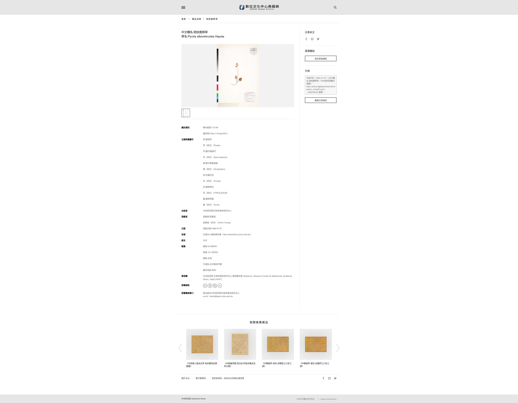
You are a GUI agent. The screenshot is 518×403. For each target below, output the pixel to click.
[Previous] (182, 348)
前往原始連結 (321, 58)
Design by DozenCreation (329, 399)
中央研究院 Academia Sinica (193, 398)
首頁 (183, 18)
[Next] (335, 348)
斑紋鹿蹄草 (212, 18)
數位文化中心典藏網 (259, 7)
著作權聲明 (201, 378)
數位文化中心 (309, 398)
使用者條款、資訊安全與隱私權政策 (228, 378)
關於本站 (185, 378)
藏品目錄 (196, 18)
